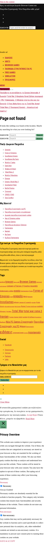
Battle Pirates (9, 188)
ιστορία (26, 333)
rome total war (32, 306)
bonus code (16, 282)
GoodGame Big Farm (12, 159)
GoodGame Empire (11, 156)
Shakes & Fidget (10, 169)
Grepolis (8, 150)
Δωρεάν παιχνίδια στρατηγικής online (18, 215)
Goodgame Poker (11, 185)
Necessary (7, 486)
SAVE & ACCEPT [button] (7, 541)
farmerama (24, 291)
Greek (11, 297)
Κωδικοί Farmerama (12, 238)
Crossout (8, 191)
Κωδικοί (3, 322)
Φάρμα (23, 326)
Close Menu (4, 402)
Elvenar (7, 179)
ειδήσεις (6, 332)
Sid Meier (9, 311)
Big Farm (8, 235)
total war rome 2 (33, 311)
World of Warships (11, 175)
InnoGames (7, 302)
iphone (16, 302)
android (2, 282)
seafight (40, 306)
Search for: (4, 28)
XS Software (31, 317)
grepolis (18, 296)
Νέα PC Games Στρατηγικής (19, 321)
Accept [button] (29, 415)
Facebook (8, 345)
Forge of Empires (11, 153)
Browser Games (12, 65)
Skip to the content (7, 2)
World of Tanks (10, 163)
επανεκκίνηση (18, 333)
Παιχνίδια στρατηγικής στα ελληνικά (17, 212)
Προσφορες (10, 80)
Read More (30, 419)
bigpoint (9, 281)
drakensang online (6, 291)
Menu (2, 85)
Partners (8, 356)
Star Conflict (9, 198)
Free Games (10, 72)
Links (6, 359)
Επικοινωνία (9, 350)
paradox (33, 302)
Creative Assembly (30, 286)
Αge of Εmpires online (12, 218)
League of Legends (25, 302)
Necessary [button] (4, 482)
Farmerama (9, 228)
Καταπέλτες (38, 317)
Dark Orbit (8, 166)
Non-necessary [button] (5, 512)
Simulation (10, 76)
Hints (7, 61)
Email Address (5, 377)
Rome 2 (24, 306)
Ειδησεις (8, 58)
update (25, 317)
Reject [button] (35, 415)
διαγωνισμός (30, 327)
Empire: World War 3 (12, 182)
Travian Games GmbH (15, 317)
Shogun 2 (3, 311)
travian (4, 316)
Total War (17, 311)
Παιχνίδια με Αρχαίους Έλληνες (16, 225)
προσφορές (34, 332)
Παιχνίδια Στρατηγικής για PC (15, 209)
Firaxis (31, 291)
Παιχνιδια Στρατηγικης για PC (18, 69)
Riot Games (18, 306)
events (17, 290)
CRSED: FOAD (9, 195)
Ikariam (7, 231)
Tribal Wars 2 (9, 172)
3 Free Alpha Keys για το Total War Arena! (23, 104)
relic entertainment (9, 306)
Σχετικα (8, 353)
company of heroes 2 (15, 286)
